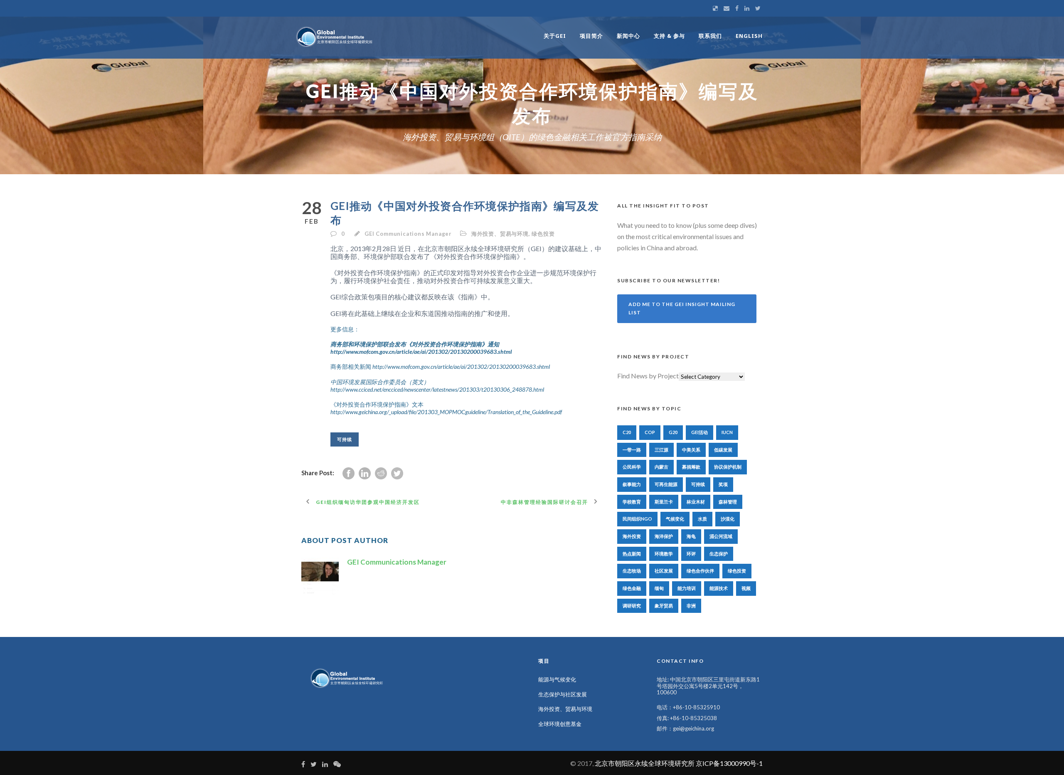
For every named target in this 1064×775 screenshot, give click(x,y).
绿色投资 (543, 233)
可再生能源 (666, 484)
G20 (673, 432)
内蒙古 (661, 466)
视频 (746, 588)
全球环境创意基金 (559, 724)
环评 (691, 553)
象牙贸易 (664, 605)
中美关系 (691, 449)
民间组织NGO (637, 518)
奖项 (723, 484)
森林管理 (728, 501)
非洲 (691, 605)
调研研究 (632, 605)
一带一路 (632, 449)
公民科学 (632, 466)
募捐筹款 (691, 466)
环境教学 (664, 553)
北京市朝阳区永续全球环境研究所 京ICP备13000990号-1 (679, 763)
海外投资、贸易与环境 (500, 233)
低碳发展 (723, 449)
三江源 (661, 449)
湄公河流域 (720, 536)
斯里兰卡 (664, 501)
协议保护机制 (727, 466)
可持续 (344, 439)
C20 (627, 432)
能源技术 (718, 588)
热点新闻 (632, 553)
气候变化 (675, 518)
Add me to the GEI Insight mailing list (681, 308)
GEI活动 (699, 432)
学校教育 (632, 501)
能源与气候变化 (557, 679)
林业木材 (696, 501)
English (749, 35)
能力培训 (686, 588)
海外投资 (632, 536)
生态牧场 (632, 570)
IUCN (727, 432)
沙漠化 (727, 518)
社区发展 (664, 570)
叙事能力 (632, 484)
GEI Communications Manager (408, 233)
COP (650, 432)
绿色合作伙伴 (700, 570)
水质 (702, 518)
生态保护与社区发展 (562, 694)
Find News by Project (648, 376)
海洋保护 (664, 536)
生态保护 (718, 553)
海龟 (691, 536)
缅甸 (659, 588)
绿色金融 (632, 588)
